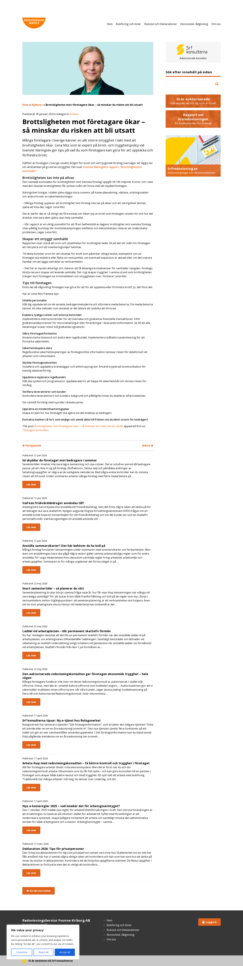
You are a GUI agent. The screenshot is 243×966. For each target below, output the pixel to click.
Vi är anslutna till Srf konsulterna (50, 961)
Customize (21, 952)
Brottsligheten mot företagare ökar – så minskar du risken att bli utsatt (78, 426)
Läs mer (31, 484)
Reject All (43, 952)
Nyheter (37, 105)
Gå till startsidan (40, 890)
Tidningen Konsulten (35, 430)
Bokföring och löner (128, 24)
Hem (110, 24)
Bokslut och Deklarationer (160, 24)
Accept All (65, 952)
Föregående (33, 445)
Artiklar (74, 114)
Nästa (146, 445)
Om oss (216, 24)
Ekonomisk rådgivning (194, 24)
